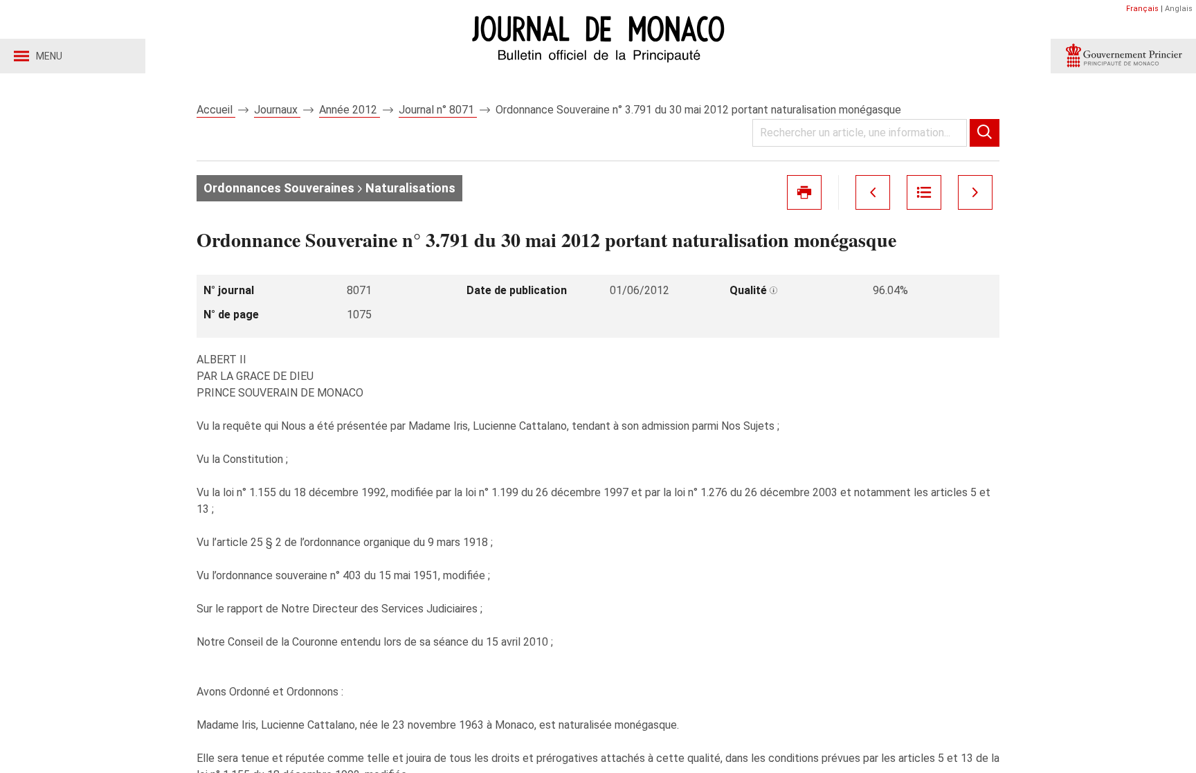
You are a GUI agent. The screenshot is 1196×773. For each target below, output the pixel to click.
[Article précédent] (872, 192)
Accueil (216, 109)
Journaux (277, 109)
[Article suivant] (975, 192)
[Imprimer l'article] (804, 192)
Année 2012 (349, 109)
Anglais (1179, 8)
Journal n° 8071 (438, 109)
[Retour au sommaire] (924, 192)
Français (1142, 8)
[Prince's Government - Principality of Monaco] (1123, 56)
